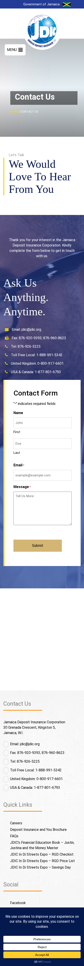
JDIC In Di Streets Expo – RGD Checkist (41, 854)
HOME (14, 111)
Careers (16, 823)
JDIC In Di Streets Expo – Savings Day (40, 867)
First (16, 432)
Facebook (18, 903)
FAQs (14, 836)
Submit (37, 545)
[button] (12, 49)
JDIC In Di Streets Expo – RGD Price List (42, 861)
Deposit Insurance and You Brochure (38, 829)
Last (16, 453)
